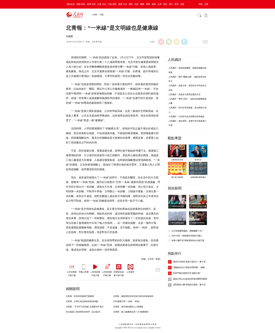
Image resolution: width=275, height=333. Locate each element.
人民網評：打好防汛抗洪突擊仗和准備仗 (186, 116)
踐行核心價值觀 (177, 177)
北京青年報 (97, 42)
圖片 (171, 4)
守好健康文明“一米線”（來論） (127, 301)
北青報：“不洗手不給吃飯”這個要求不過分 (85, 307)
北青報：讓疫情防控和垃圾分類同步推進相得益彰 (135, 296)
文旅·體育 (112, 4)
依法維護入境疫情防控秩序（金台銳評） (84, 312)
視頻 (165, 4)
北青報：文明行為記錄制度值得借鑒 (82, 301)
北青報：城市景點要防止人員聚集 (128, 307)
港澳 (154, 4)
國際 (142, 4)
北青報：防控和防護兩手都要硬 (80, 296)
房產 (182, 4)
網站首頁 (71, 4)
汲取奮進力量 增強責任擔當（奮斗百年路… (192, 285)
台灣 (159, 4)
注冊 (206, 4)
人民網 (94, 15)
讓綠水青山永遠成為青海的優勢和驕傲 (190, 279)
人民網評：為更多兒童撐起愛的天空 (184, 94)
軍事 (148, 4)
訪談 (136, 4)
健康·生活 (122, 4)
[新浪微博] (161, 42)
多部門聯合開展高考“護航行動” (187, 273)
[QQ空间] (176, 42)
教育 (177, 4)
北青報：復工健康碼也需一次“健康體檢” (131, 312)
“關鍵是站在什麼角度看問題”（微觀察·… (191, 267)
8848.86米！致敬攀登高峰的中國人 (187, 236)
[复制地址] (184, 42)
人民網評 (174, 60)
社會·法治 (101, 4)
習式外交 (198, 160)
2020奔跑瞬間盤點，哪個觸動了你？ (188, 231)
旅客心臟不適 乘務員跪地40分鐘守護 (188, 240)
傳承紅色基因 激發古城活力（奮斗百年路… (192, 262)
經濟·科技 (91, 4)
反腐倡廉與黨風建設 (198, 177)
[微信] (169, 42)
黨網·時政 (80, 4)
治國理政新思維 (177, 160)
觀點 (131, 4)
